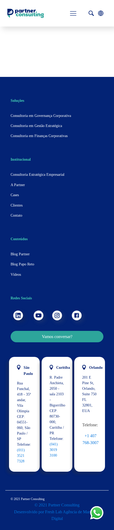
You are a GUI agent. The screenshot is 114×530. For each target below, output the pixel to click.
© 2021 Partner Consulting (28, 499)
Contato (16, 215)
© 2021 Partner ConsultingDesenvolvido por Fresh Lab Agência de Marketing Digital (57, 512)
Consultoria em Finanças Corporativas (39, 136)
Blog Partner (20, 254)
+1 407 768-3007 (90, 439)
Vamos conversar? (57, 336)
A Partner (18, 185)
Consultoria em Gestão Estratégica (36, 126)
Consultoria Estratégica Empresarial (37, 175)
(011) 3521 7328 (21, 455)
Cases (15, 195)
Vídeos (16, 275)
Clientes (17, 205)
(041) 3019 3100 (54, 449)
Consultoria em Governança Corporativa (41, 116)
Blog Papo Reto (22, 264)
